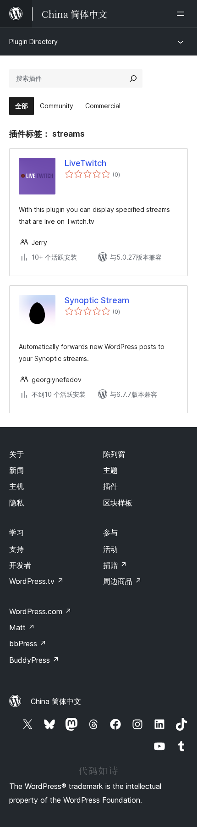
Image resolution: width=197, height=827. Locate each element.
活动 (110, 549)
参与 (110, 532)
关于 (16, 454)
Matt (22, 627)
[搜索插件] (133, 78)
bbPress (27, 643)
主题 (110, 470)
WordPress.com (40, 611)
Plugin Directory (33, 41)
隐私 (16, 502)
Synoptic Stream (97, 300)
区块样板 (117, 502)
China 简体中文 (56, 701)
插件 (110, 486)
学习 (16, 532)
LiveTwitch (85, 163)
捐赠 (115, 565)
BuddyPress (34, 660)
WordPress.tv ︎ (36, 581)
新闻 (16, 470)
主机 (16, 486)
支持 (16, 549)
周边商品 (122, 581)
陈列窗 (114, 454)
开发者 (20, 565)
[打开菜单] (182, 14)
